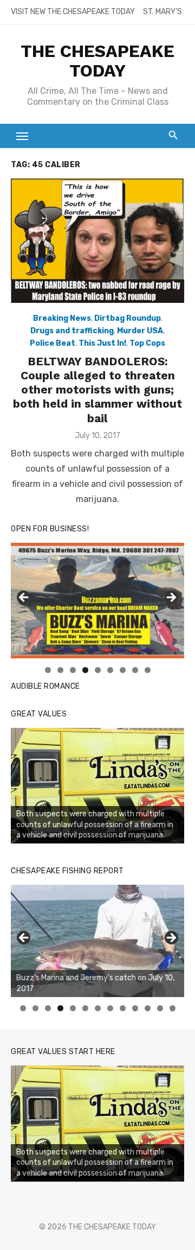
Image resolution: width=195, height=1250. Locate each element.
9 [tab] (148, 670)
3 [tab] (73, 670)
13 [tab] (173, 1008)
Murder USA (140, 330)
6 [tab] (110, 670)
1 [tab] (48, 670)
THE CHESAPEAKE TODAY (97, 61)
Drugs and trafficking (72, 330)
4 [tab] (85, 670)
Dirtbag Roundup (127, 318)
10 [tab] (135, 1008)
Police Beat (52, 343)
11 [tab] (148, 1008)
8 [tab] (135, 670)
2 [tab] (60, 670)
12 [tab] (160, 1008)
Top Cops (147, 343)
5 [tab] (98, 670)
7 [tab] (123, 670)
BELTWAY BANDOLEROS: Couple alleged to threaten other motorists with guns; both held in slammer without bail (97, 389)
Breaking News (62, 318)
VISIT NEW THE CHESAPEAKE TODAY (73, 11)
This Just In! (102, 343)
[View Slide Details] (97, 786)
